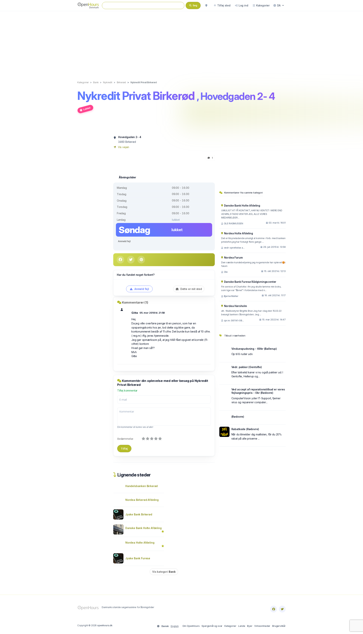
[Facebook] (273, 609)
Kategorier (230, 626)
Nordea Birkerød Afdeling (142, 499)
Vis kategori (164, 571)
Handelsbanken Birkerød (141, 486)
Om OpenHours (191, 626)
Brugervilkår (279, 626)
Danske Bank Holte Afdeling (143, 528)
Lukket (87, 108)
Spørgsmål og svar (212, 626)
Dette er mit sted (191, 289)
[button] (278, 5)
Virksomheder (262, 626)
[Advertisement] (181, 42)
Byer (249, 626)
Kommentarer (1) (135, 302)
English (175, 626)
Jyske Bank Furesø (137, 558)
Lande (241, 626)
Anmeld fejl (124, 241)
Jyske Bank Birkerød (138, 514)
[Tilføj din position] (206, 5)
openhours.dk (104, 625)
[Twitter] (282, 609)
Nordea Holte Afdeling (139, 542)
